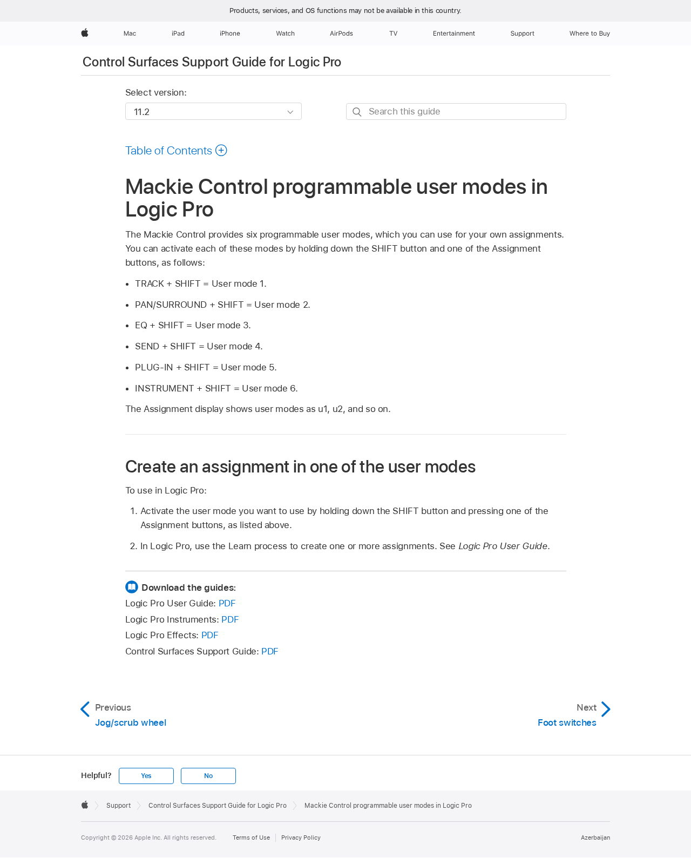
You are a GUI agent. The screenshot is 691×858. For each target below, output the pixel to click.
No (208, 776)
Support (118, 805)
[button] (176, 150)
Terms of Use (251, 837)
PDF (227, 603)
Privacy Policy (301, 837)
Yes (146, 776)
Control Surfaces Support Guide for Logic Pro (212, 62)
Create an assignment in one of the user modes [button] (300, 466)
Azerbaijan (595, 837)
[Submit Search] (357, 112)
